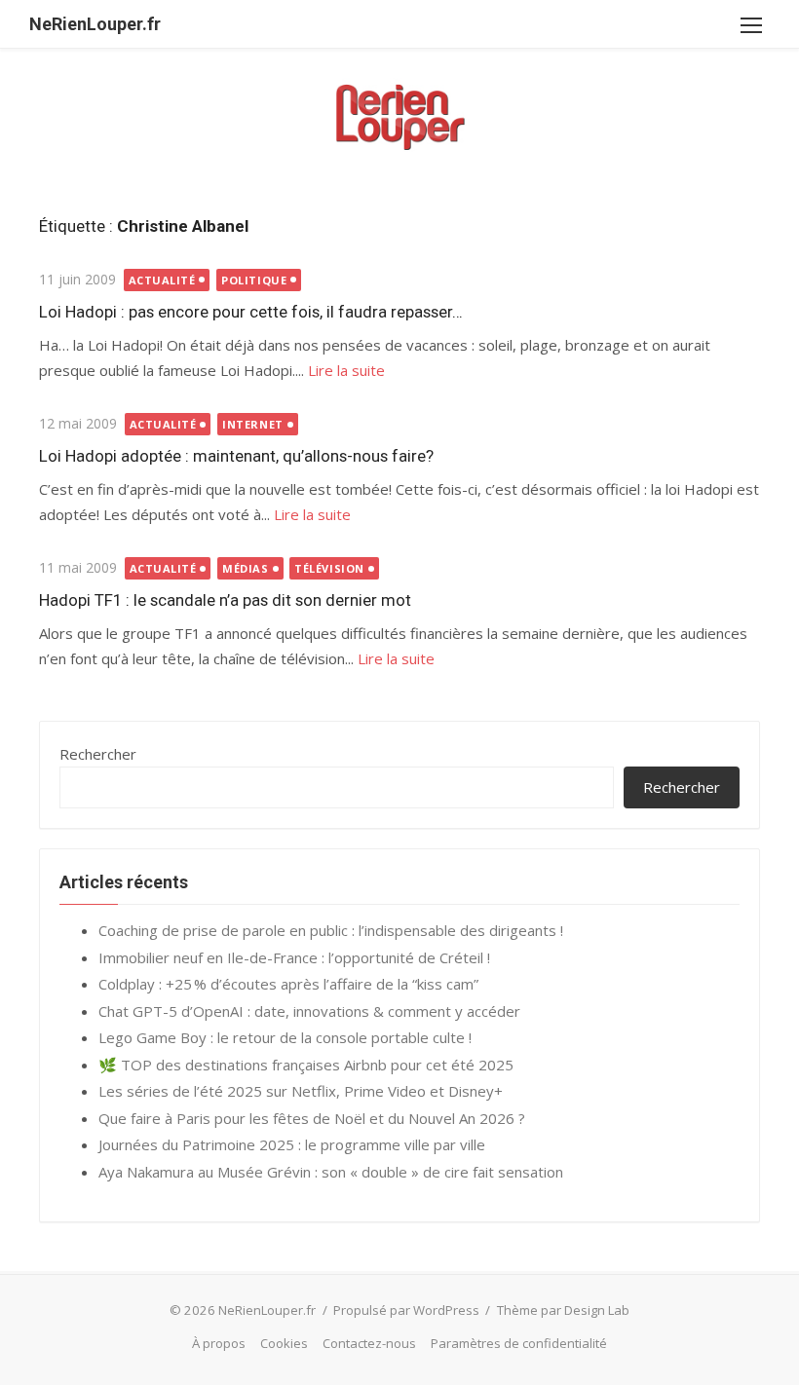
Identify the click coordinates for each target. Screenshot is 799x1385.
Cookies (284, 1343)
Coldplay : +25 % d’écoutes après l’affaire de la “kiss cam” (288, 983)
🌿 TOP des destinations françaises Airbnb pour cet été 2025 (306, 1064)
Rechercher (97, 754)
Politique (253, 280)
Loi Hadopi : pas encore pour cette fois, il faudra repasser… (251, 311)
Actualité (162, 280)
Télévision (329, 568)
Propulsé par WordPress (406, 1310)
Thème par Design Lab (563, 1310)
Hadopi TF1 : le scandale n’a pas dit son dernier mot (225, 600)
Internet (252, 424)
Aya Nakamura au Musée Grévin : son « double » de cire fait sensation (330, 1171)
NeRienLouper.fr (95, 24)
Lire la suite (346, 370)
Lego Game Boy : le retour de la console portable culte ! (285, 1037)
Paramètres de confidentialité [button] (519, 1343)
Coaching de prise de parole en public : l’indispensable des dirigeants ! (330, 930)
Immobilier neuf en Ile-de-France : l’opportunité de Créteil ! (294, 957)
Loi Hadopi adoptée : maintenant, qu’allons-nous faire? (236, 456)
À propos (219, 1343)
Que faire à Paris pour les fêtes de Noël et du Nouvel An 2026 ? (311, 1118)
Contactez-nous (369, 1343)
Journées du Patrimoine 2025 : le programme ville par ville (291, 1144)
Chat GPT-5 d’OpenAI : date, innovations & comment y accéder (309, 1011)
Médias (245, 568)
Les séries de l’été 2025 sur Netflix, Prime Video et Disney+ (300, 1091)
